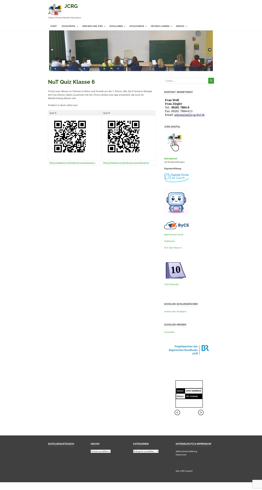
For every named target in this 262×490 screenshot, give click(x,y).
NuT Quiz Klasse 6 (173, 247)
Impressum (181, 454)
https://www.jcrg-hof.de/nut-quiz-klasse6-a (72, 162)
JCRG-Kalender (171, 284)
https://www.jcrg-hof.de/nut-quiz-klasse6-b (126, 162)
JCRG (71, 6)
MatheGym (169, 241)
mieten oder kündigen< (175, 311)
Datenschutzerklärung (186, 451)
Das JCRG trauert (184, 470)
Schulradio (169, 332)
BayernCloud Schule (174, 234)
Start (53, 26)
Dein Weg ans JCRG (92, 26)
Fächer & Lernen (160, 26)
